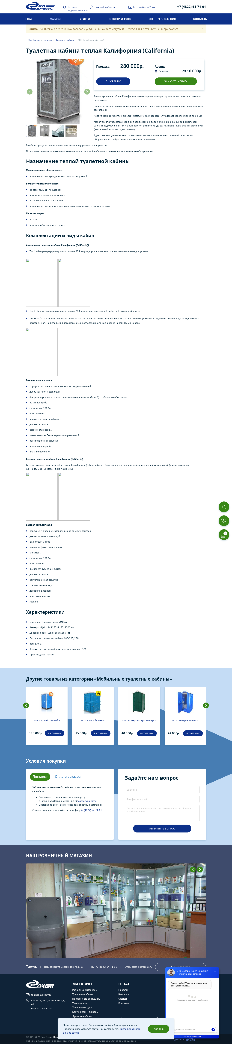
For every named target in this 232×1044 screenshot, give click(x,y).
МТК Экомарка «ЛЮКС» (185, 720)
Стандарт (164, 71)
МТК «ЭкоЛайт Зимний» (47, 720)
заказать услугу (175, 81)
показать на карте (87, 800)
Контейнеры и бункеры (85, 1011)
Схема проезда (180, 967)
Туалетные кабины (65, 40)
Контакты (200, 19)
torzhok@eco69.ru (142, 966)
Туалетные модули (82, 1007)
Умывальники (79, 1003)
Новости (123, 989)
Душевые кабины (82, 1016)
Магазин (56, 19)
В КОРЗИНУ (113, 81)
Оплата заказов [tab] (68, 776)
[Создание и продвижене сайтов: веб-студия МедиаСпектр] (190, 1039)
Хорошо (159, 1029)
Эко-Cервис (34, 40)
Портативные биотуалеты (86, 998)
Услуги (85, 19)
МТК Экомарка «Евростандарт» (139, 720)
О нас (28, 19)
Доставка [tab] (40, 776)
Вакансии (123, 994)
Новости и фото (119, 19)
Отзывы (122, 998)
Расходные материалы (84, 989)
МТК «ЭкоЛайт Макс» (92, 720)
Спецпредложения (162, 19)
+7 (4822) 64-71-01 (191, 7)
